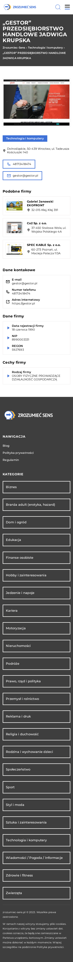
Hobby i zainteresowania (26, 575)
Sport (10, 787)
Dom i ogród (16, 522)
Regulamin (11, 460)
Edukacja (13, 540)
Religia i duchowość (22, 734)
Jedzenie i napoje (20, 593)
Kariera (12, 611)
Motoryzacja (16, 628)
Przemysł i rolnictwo (22, 699)
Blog (6, 445)
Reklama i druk (18, 716)
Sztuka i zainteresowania (26, 822)
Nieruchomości (18, 646)
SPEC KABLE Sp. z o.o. (43, 245)
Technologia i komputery (25, 138)
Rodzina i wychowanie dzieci (29, 752)
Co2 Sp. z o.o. (37, 223)
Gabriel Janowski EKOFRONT (40, 203)
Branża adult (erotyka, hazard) (30, 505)
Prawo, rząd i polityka (23, 681)
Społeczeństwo (18, 769)
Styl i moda (15, 805)
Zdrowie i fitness (19, 875)
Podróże (12, 664)
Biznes (11, 487)
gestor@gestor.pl (25, 175)
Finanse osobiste (19, 558)
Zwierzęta (14, 893)
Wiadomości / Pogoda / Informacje (34, 858)
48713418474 (22, 164)
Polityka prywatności (18, 453)
